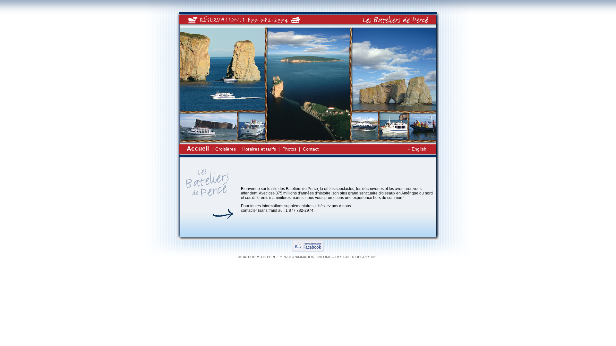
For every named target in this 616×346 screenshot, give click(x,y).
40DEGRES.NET (365, 257)
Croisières (225, 149)
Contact (311, 149)
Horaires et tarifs (259, 149)
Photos (289, 149)
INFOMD (324, 257)
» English (417, 149)
